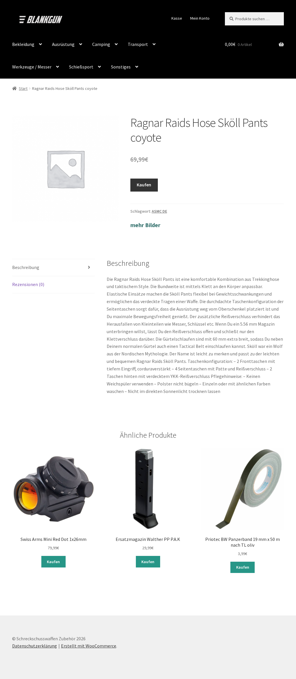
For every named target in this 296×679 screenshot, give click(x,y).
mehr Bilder (145, 225)
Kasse (176, 18)
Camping (101, 44)
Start (23, 88)
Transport (138, 44)
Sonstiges (121, 67)
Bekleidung (23, 44)
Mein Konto (200, 18)
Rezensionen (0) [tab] (28, 284)
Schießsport (81, 67)
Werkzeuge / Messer (31, 67)
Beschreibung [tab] (25, 267)
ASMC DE (159, 211)
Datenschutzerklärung (34, 646)
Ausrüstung (63, 44)
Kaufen (144, 185)
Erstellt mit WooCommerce (88, 646)
